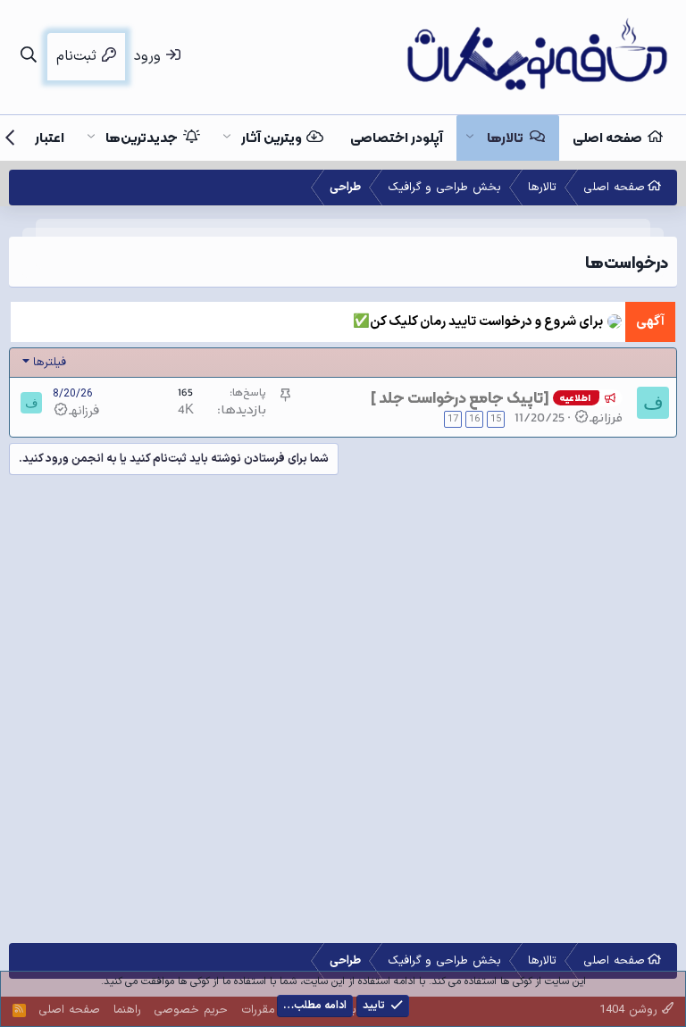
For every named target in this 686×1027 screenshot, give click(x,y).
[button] (469, 138)
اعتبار (49, 137)
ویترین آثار (271, 137)
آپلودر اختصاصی (396, 137)
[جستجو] (28, 56)
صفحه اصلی (607, 137)
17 (453, 419)
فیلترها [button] (49, 363)
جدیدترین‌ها (141, 137)
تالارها (505, 137)
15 (495, 419)
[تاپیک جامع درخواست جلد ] (460, 397)
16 (474, 419)
